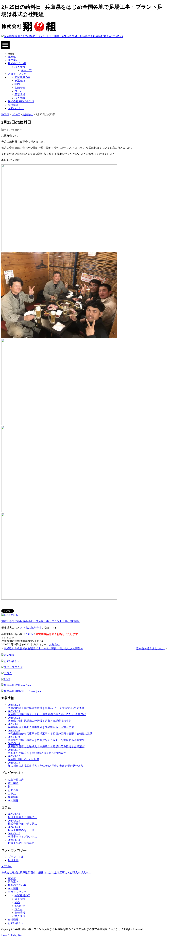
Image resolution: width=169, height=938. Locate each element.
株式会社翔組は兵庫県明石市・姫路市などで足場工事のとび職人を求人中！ (46, 872)
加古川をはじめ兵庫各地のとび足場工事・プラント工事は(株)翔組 (40, 621)
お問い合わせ (16, 108)
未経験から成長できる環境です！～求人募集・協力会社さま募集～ (43, 648)
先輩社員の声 (22, 77)
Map (14, 935)
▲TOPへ (6, 866)
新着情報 (20, 94)
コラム (18, 91)
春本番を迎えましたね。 (150, 648)
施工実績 (20, 80)
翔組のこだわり (17, 63)
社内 (17, 84)
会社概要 (13, 104)
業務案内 (13, 59)
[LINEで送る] (9, 614)
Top (20, 935)
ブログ (16, 114)
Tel (10, 935)
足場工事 (13, 860)
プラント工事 (16, 856)
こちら (29, 634)
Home (4, 935)
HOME (12, 56)
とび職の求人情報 (30, 627)
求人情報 (20, 66)
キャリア (26, 70)
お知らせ (20, 87)
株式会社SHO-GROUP (21, 101)
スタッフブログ (17, 73)
